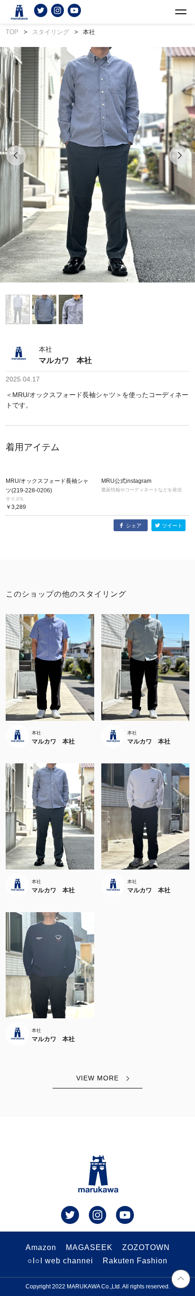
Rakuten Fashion (135, 1261)
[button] (15, 166)
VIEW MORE (97, 1078)
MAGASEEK (89, 1247)
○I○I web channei (60, 1261)
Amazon (41, 1247)
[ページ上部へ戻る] (180, 1280)
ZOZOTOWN (146, 1247)
